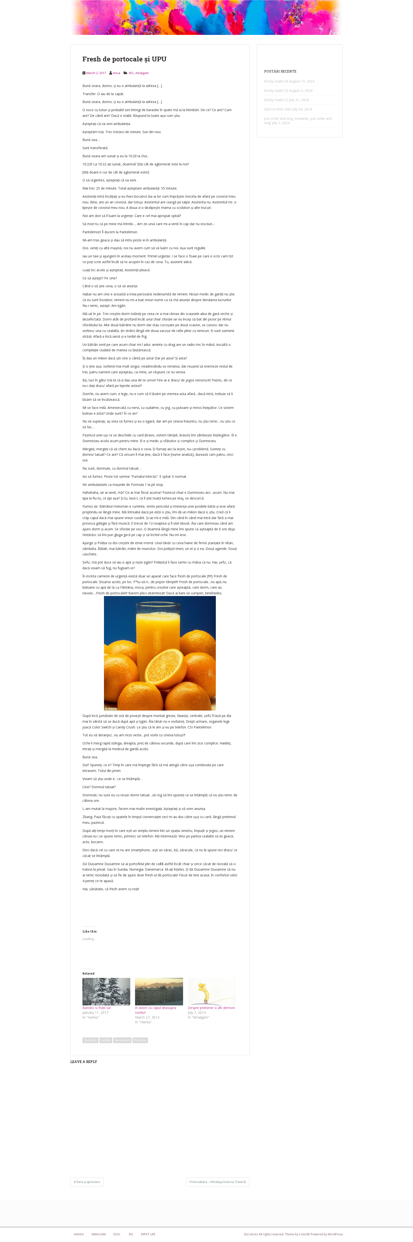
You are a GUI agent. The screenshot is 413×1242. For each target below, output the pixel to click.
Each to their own (277, 109)
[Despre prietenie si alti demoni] (212, 991)
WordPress (335, 1234)
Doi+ (117, 1234)
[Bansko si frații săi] (106, 991)
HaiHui (79, 1234)
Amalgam (142, 73)
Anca (116, 73)
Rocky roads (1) (276, 100)
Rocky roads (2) (276, 90)
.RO (130, 73)
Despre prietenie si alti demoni (211, 1007)
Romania (140, 1040)
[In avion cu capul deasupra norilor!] (159, 991)
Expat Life (148, 1234)
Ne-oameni (122, 1040)
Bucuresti (90, 1040)
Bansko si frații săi (96, 1007)
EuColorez (251, 1234)
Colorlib (304, 1234)
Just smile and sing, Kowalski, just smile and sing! (298, 120)
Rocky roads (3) (276, 81)
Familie (106, 1040)
